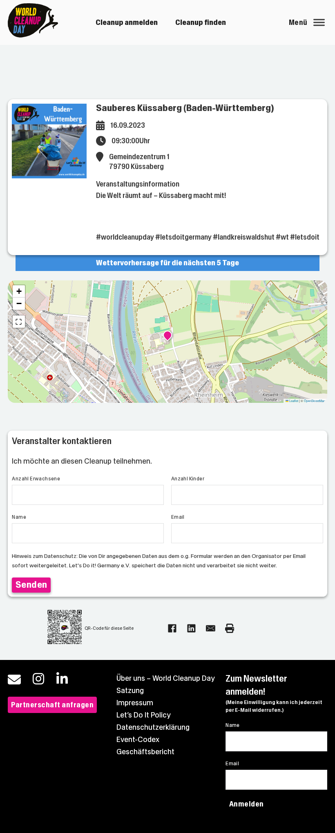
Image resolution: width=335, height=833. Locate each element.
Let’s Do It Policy (143, 715)
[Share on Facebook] (172, 628)
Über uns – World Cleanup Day (165, 678)
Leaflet (293, 400)
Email (178, 517)
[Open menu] (319, 22)
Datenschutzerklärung (153, 727)
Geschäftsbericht (145, 751)
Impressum (134, 702)
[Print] (229, 628)
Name (19, 517)
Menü (298, 22)
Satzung (130, 690)
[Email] (210, 628)
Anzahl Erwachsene (36, 478)
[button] (167, 336)
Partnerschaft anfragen (52, 705)
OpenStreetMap (314, 400)
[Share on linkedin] (191, 628)
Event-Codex (137, 739)
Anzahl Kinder (187, 478)
